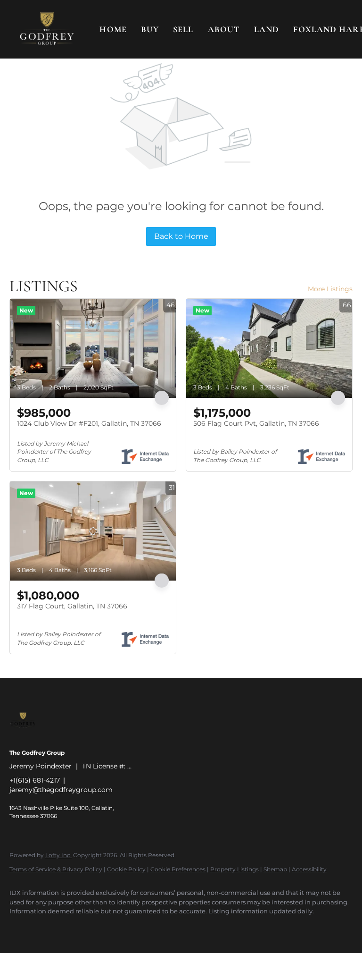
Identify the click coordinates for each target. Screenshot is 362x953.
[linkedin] (48, 927)
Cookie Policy (126, 869)
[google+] (157, 927)
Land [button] (266, 29)
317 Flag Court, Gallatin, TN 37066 (72, 606)
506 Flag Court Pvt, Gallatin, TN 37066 (256, 423)
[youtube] (130, 927)
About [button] (224, 29)
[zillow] (75, 927)
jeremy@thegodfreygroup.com (61, 789)
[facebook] (20, 927)
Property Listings (234, 869)
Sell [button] (183, 29)
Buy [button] (150, 29)
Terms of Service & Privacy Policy (55, 869)
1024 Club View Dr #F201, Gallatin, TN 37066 (89, 423)
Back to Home (181, 236)
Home (112, 29)
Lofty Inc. (58, 855)
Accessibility (309, 869)
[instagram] (102, 927)
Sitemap (275, 869)
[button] (47, 29)
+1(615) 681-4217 (34, 780)
